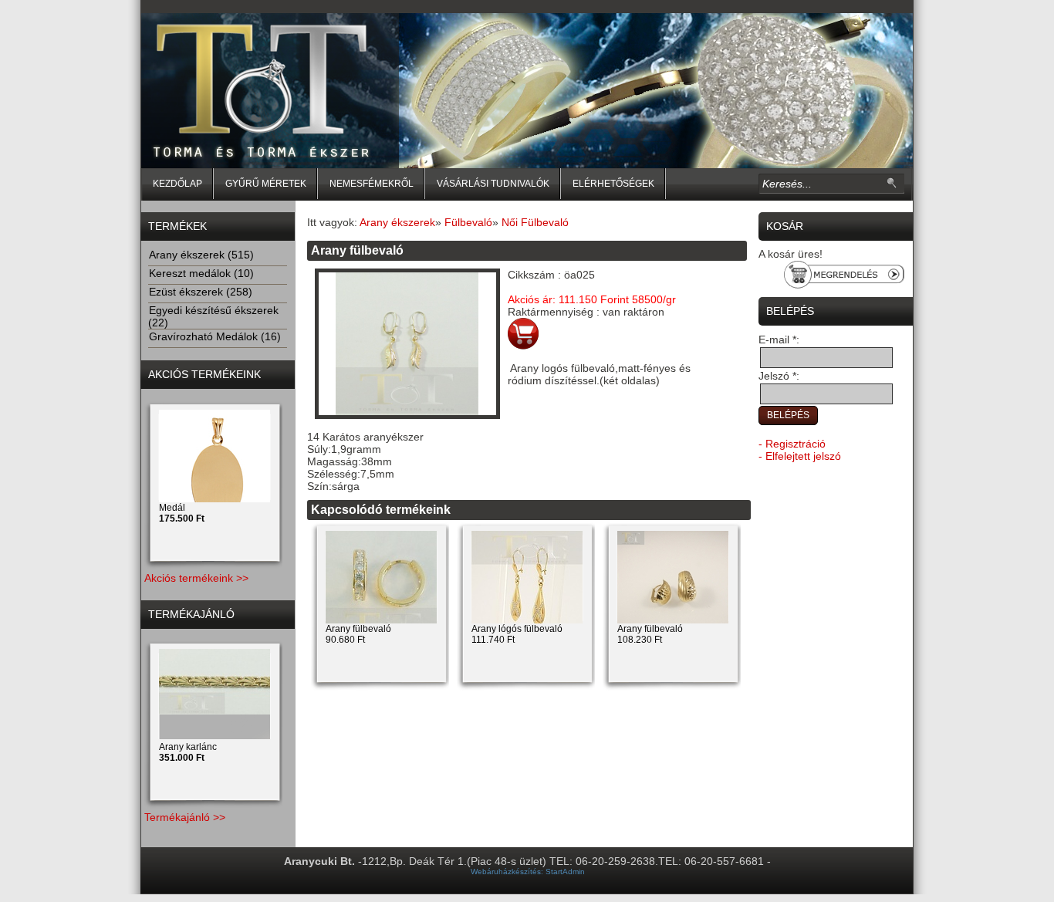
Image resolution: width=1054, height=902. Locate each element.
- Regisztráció (792, 443)
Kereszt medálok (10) (201, 273)
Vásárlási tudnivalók (493, 183)
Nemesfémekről (371, 183)
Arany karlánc (188, 752)
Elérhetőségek (613, 183)
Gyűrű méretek (265, 183)
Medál (181, 513)
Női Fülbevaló (535, 222)
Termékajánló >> (184, 817)
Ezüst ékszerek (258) (200, 291)
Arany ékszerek (397, 222)
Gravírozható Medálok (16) (215, 336)
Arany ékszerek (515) (201, 254)
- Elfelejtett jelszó (799, 456)
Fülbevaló (468, 222)
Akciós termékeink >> (196, 578)
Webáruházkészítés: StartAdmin (528, 871)
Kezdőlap (177, 183)
